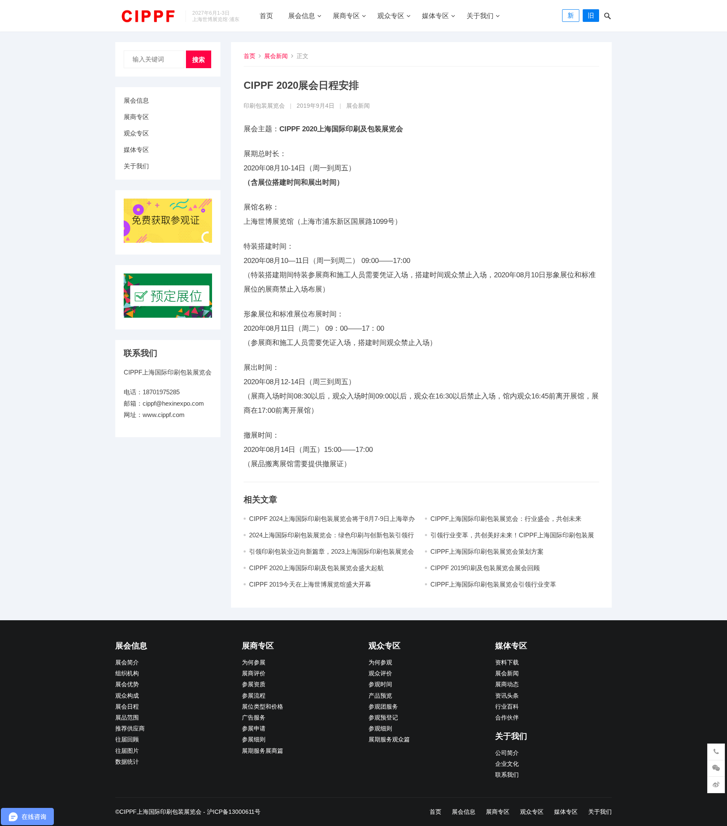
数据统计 (127, 762)
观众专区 (390, 15)
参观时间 (380, 684)
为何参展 (253, 662)
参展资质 (253, 684)
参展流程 (253, 696)
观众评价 (380, 673)
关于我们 (480, 15)
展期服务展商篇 (262, 751)
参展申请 (253, 728)
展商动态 (507, 684)
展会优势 (127, 684)
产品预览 (380, 696)
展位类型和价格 (262, 707)
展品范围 (127, 717)
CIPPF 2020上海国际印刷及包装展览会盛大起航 (316, 567)
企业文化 (507, 764)
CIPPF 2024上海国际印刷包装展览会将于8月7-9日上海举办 (332, 518)
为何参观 (380, 662)
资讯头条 (507, 696)
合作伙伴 (507, 717)
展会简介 (127, 662)
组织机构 (127, 673)
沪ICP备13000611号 (233, 811)
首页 (266, 15)
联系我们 (507, 775)
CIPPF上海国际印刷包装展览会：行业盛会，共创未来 (505, 518)
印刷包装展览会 (264, 106)
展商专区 (346, 15)
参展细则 (253, 739)
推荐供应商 (130, 728)
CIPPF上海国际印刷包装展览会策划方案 (487, 551)
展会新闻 (276, 56)
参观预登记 (383, 717)
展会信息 (301, 15)
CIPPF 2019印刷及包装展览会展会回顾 (485, 567)
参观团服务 (383, 707)
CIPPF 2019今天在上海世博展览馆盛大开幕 (310, 584)
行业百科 (507, 707)
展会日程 (127, 707)
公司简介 (507, 753)
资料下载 (507, 662)
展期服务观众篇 (389, 739)
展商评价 (253, 673)
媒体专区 (435, 15)
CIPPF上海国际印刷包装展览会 (160, 811)
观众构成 (127, 696)
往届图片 (127, 751)
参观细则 (380, 728)
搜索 (198, 59)
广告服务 (253, 717)
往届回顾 (127, 739)
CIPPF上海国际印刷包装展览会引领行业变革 (493, 584)
